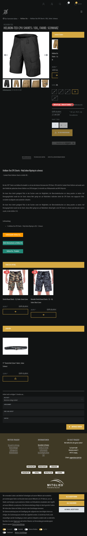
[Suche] (60, 4)
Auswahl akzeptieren (72, 509)
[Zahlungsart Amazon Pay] (25, 473)
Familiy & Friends (43, 448)
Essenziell (9, 529)
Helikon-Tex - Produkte (13, 251)
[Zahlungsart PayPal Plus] (48, 473)
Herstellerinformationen (56, 157)
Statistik (20, 529)
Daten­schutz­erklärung (18, 524)
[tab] (27, 157)
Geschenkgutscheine (43, 453)
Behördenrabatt (13, 453)
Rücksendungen (13, 448)
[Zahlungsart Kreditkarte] (42, 466)
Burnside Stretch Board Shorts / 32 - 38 (42, 301)
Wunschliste (78, 105)
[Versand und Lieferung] (59, 473)
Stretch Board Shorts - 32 (15, 299)
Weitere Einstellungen (21, 533)
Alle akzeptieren (71, 497)
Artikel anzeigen (57, 75)
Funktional (10, 533)
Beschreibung (26, 157)
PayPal (45, 529)
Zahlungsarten (14, 450)
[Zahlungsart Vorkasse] (54, 466)
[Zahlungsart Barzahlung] (31, 466)
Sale (43, 455)
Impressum (17, 521)
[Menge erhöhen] (61, 125)
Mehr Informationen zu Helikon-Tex (13, 243)
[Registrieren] (52, 4)
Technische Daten (39, 157)
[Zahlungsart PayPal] (36, 473)
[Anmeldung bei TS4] (44, 4)
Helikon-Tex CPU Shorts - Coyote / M (56, 57)
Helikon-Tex (24, 19)
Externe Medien (33, 529)
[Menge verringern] (65, 125)
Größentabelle (43, 450)
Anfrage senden (77, 427)
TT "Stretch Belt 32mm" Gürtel (13, 364)
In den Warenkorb (64, 133)
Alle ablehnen (71, 503)
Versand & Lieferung (13, 445)
